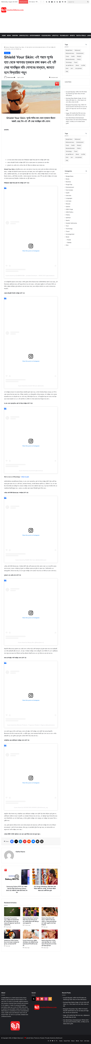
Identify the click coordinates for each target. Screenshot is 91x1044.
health (67, 192)
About (73, 1041)
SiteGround (59, 1038)
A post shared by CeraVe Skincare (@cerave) (31, 385)
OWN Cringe (69, 209)
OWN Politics (23, 35)
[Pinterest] (24, 841)
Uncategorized (70, 234)
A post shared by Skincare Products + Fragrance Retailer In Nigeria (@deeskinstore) (31, 725)
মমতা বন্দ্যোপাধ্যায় (78, 68)
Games (69, 242)
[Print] (42, 841)
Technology (64, 35)
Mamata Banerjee (70, 59)
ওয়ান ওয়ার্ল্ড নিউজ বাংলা (69, 65)
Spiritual (68, 217)
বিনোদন (67, 68)
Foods (67, 56)
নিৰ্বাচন (67, 245)
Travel (75, 62)
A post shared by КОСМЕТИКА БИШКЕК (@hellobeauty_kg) (31, 807)
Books (67, 179)
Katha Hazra (10, 77)
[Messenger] (33, 841)
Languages (69, 198)
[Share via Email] (37, 841)
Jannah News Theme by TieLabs (35, 1038)
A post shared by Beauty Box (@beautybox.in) (31, 642)
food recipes (69, 190)
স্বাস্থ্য (67, 71)
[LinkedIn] (20, 841)
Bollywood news (70, 53)
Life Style (68, 201)
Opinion (68, 206)
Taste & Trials (81, 35)
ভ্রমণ (72, 68)
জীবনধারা (77, 65)
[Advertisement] (61, 18)
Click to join (25, 477)
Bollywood (77, 50)
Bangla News (69, 50)
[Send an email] (14, 77)
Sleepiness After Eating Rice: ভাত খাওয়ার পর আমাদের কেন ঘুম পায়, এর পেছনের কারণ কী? (11, 942)
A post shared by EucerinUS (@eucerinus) (31, 470)
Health (73, 56)
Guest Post (67, 1041)
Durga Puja (69, 184)
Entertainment (35, 35)
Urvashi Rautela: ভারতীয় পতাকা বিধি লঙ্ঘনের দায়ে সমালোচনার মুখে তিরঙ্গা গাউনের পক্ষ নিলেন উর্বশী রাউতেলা (76, 93)
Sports (72, 35)
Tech (67, 226)
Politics (79, 59)
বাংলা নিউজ (83, 65)
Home (4, 35)
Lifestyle (55, 35)
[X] (16, 841)
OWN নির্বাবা (15, 35)
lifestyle (12, 47)
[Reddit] (29, 841)
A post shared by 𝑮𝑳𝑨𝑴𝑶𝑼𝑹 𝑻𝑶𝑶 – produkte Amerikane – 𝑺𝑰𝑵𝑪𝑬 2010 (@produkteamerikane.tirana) (34, 275)
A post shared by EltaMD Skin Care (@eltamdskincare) (30, 560)
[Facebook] (12, 841)
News (9, 35)
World (67, 237)
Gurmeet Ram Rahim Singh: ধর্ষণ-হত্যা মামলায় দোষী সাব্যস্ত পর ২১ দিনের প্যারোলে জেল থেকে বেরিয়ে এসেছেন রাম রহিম (76, 100)
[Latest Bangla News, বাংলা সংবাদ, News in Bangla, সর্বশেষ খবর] (12, 9)
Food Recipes (46, 35)
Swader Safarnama (71, 223)
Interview (68, 195)
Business (68, 181)
